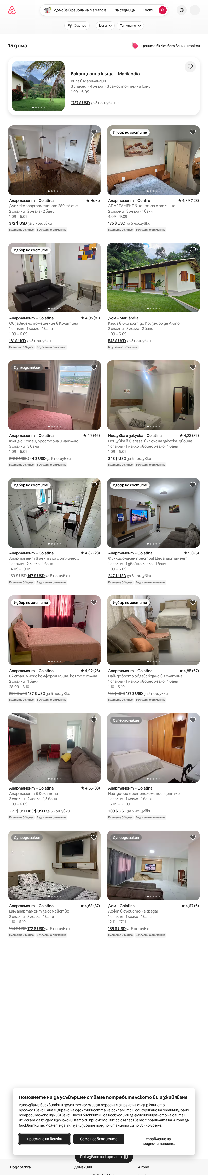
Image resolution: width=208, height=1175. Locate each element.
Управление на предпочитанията (158, 1141)
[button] (80, 102)
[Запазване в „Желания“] (190, 66)
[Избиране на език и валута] (182, 10)
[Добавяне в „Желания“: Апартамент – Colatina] (94, 132)
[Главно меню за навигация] (195, 10)
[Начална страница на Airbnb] (12, 10)
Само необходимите (98, 1139)
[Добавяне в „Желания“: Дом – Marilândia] (193, 249)
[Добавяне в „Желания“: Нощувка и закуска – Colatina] (193, 367)
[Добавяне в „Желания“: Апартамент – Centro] (193, 132)
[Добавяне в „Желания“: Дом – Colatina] (193, 837)
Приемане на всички (44, 1139)
